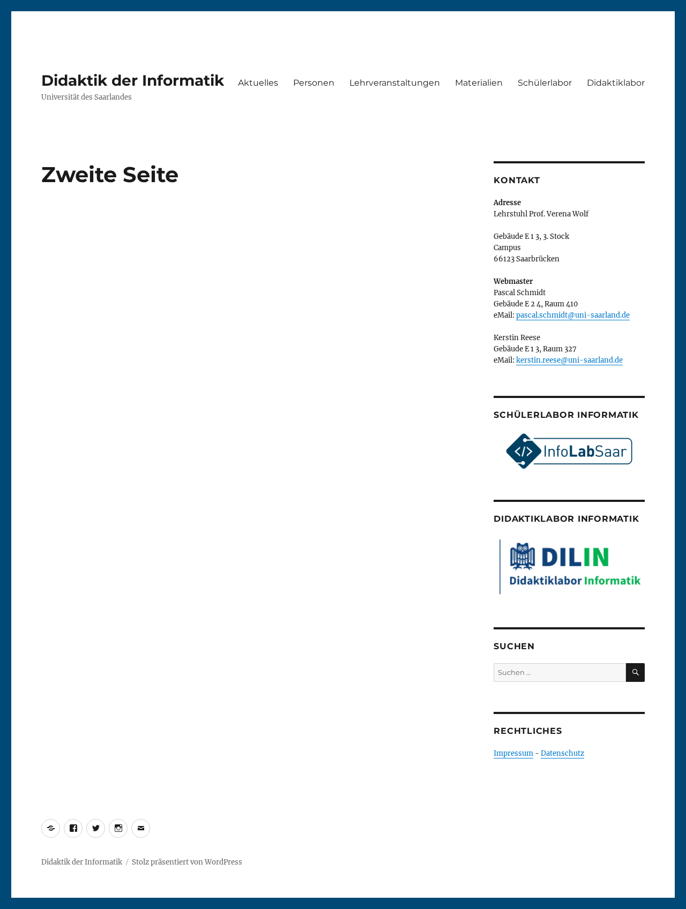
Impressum (513, 753)
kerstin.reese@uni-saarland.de (569, 360)
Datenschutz (562, 753)
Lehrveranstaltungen (394, 83)
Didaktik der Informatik (132, 80)
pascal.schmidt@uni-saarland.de (573, 315)
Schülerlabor (545, 83)
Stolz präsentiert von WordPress (187, 862)
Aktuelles (258, 83)
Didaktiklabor (616, 83)
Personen (313, 83)
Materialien (479, 83)
